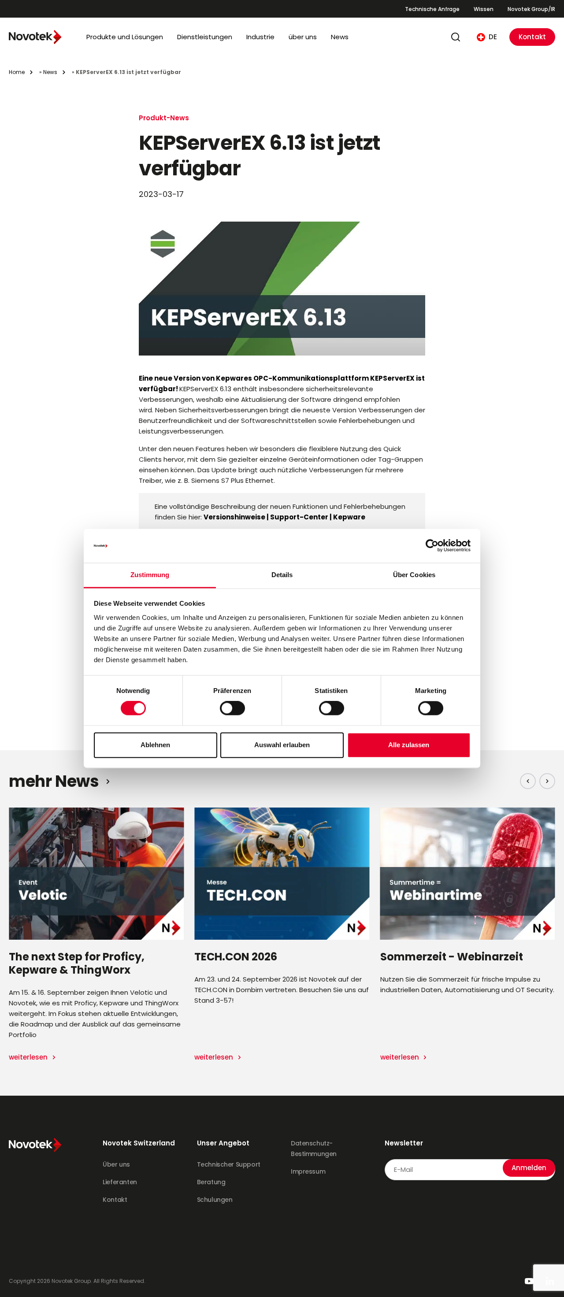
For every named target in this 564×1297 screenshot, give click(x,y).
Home (17, 72)
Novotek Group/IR (531, 9)
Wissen (484, 9)
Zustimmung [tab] (150, 574)
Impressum (308, 1171)
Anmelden (529, 1167)
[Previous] (528, 781)
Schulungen (215, 1199)
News (340, 36)
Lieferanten (120, 1182)
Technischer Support (228, 1164)
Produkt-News (164, 117)
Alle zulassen (408, 745)
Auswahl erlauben (282, 745)
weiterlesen (29, 1057)
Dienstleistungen (204, 36)
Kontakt (532, 36)
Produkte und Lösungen (124, 36)
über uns (303, 36)
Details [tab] (282, 574)
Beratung (211, 1182)
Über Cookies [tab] (414, 574)
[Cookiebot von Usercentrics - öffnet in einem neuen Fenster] (432, 545)
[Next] (547, 781)
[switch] (232, 708)
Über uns (116, 1164)
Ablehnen (155, 745)
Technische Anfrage (432, 9)
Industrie (260, 36)
